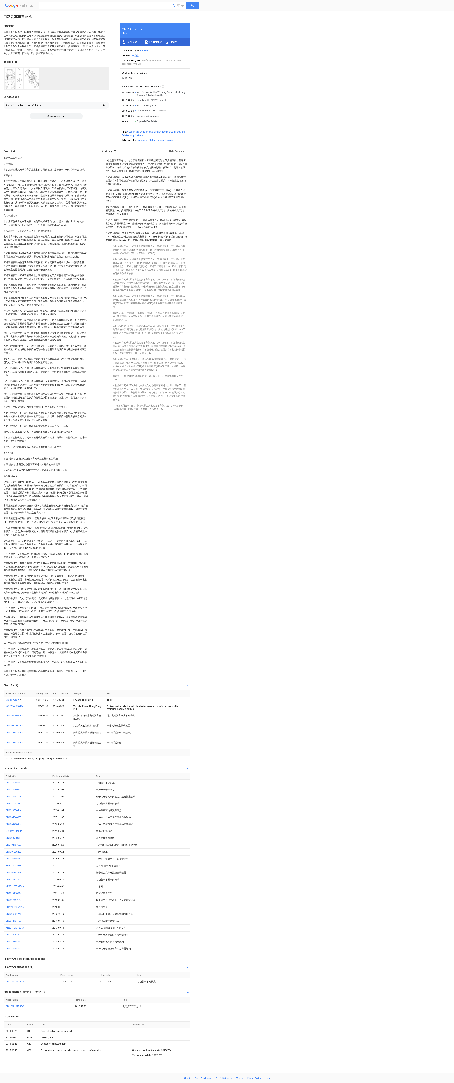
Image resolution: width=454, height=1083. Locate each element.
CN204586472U (14, 941)
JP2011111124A (14, 831)
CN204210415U (14, 920)
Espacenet (142, 140)
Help (268, 1078)
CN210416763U (14, 844)
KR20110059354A (15, 886)
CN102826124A (14, 914)
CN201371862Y (13, 893)
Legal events (146, 131)
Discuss (169, 140)
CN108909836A (14, 715)
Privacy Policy (254, 1078)
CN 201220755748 (15, 981)
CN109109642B (13, 851)
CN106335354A (14, 872)
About (187, 1078)
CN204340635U (14, 824)
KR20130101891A (15, 927)
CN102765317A (14, 796)
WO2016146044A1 (15, 706)
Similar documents (163, 131)
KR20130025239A (15, 907)
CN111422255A (14, 742)
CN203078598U (14, 782)
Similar (173, 42)
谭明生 (135, 55)
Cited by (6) (133, 131)
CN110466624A (14, 725)
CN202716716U (14, 900)
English (144, 50)
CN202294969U (14, 789)
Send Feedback (203, 1078)
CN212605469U (14, 934)
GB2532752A (13, 700)
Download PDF (134, 42)
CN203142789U (14, 803)
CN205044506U (14, 858)
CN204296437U (14, 948)
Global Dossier (156, 140)
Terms (239, 1078)
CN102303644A (14, 810)
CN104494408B (13, 817)
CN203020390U (14, 879)
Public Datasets (224, 1078)
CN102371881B (13, 838)
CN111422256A (14, 732)
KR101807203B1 (14, 865)
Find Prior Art (155, 42)
